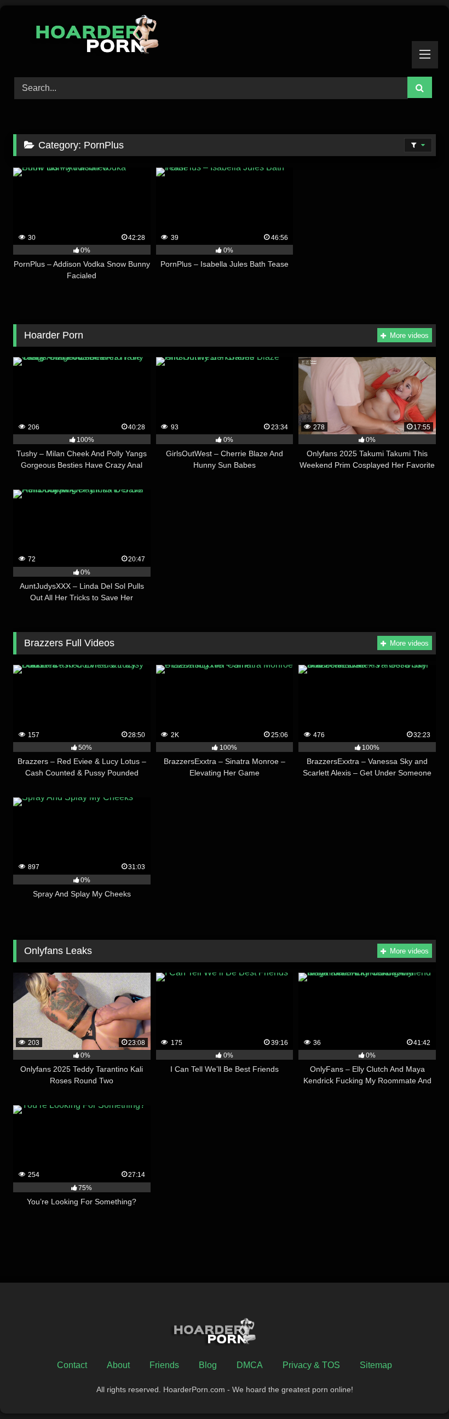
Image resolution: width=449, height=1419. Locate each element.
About (118, 1365)
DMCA (250, 1365)
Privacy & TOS (311, 1365)
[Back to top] (415, 1386)
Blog (208, 1365)
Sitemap (376, 1365)
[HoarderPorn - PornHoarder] (224, 37)
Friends (164, 1365)
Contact (72, 1365)
